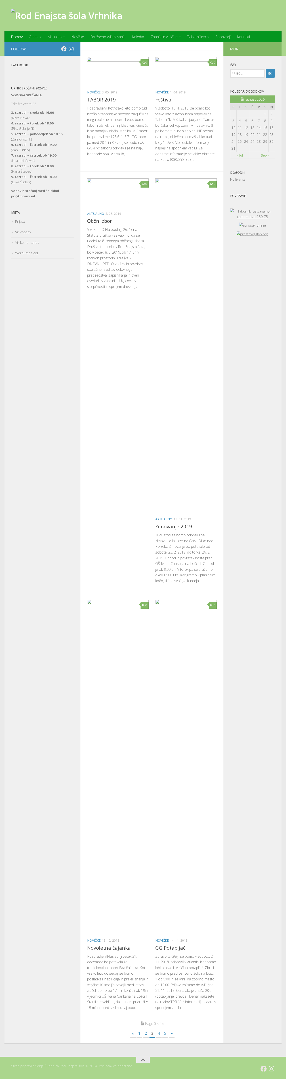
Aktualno (55, 36)
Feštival (164, 99)
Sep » (265, 155)
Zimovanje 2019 (173, 526)
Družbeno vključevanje (108, 36)
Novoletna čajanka (109, 947)
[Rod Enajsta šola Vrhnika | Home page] (66, 15)
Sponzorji (223, 36)
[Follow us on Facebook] (64, 49)
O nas (33, 36)
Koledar (138, 36)
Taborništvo (196, 36)
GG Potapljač (170, 947)
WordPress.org (26, 253)
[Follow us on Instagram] (71, 49)
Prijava (20, 221)
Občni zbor (99, 220)
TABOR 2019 (101, 99)
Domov (17, 36)
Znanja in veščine (164, 36)
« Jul (239, 155)
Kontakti (243, 36)
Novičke (77, 36)
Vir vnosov (23, 232)
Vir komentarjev (27, 242)
